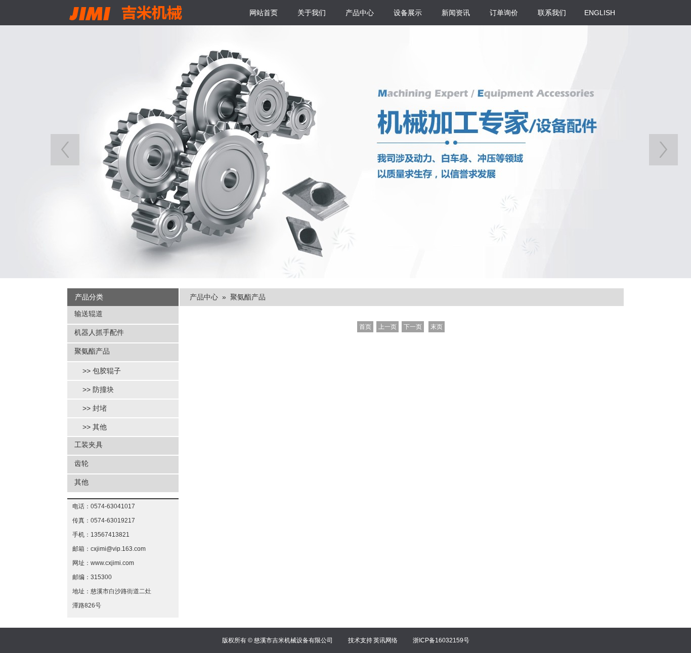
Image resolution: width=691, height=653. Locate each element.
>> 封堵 (94, 408)
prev (65, 149)
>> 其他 (94, 427)
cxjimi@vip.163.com (118, 548)
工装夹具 (88, 445)
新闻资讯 (456, 13)
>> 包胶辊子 (101, 371)
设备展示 (408, 13)
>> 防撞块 (98, 389)
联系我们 (552, 13)
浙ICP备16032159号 (441, 640)
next (663, 149)
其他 (81, 482)
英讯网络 (385, 640)
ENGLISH (599, 13)
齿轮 (81, 463)
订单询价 (504, 13)
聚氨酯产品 (92, 351)
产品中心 (360, 13)
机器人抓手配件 (99, 332)
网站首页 (263, 13)
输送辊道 (88, 314)
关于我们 (311, 13)
